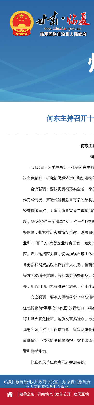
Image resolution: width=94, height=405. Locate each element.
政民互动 (81, 394)
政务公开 (63, 394)
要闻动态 (45, 394)
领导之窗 (27, 394)
